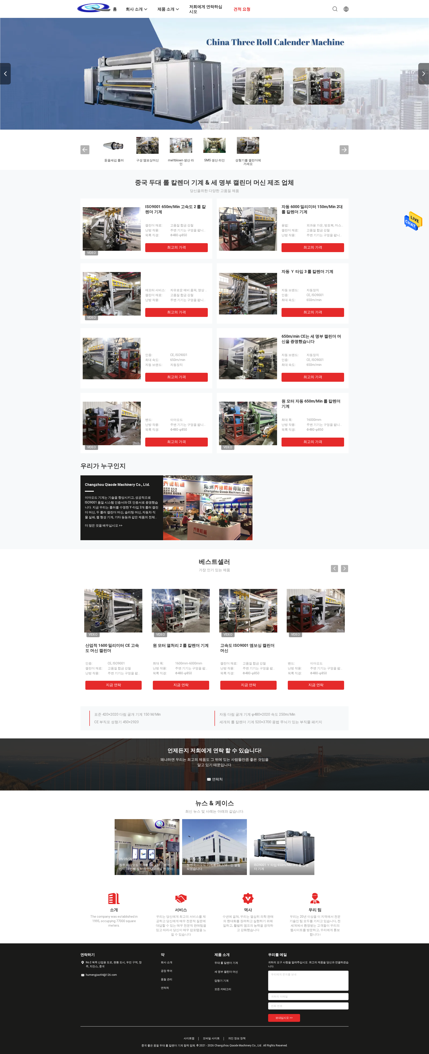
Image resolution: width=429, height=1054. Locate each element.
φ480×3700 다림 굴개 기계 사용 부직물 (250, 720)
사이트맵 (189, 1038)
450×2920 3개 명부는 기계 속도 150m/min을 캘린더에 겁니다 (143, 712)
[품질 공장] (112, 293)
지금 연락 (115, 685)
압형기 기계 (181, 160)
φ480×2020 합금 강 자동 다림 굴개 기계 (126, 720)
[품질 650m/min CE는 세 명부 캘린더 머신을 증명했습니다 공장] (248, 358)
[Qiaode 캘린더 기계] (208, 508)
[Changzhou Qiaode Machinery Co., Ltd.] (94, 7)
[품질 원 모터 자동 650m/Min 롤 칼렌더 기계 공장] (248, 423)
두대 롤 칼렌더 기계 (114, 162)
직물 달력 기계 (248, 160)
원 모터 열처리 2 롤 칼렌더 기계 (183, 645)
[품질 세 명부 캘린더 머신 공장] (214, 74)
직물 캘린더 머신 (282, 160)
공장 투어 (166, 970)
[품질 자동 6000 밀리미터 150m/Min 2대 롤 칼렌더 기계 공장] (248, 228)
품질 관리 (166, 979)
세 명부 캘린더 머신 (148, 162)
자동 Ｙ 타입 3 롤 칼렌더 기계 (307, 271)
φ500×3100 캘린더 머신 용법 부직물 (248, 712)
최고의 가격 (176, 247)
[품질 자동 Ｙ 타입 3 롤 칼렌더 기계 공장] (248, 293)
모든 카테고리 (222, 989)
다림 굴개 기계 (215, 160)
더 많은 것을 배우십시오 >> (103, 525)
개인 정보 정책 (237, 1038)
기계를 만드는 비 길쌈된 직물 (315, 162)
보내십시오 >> (284, 1017)
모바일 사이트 (211, 1038)
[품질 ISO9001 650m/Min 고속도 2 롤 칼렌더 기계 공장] (112, 228)
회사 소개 (166, 962)
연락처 (165, 987)
